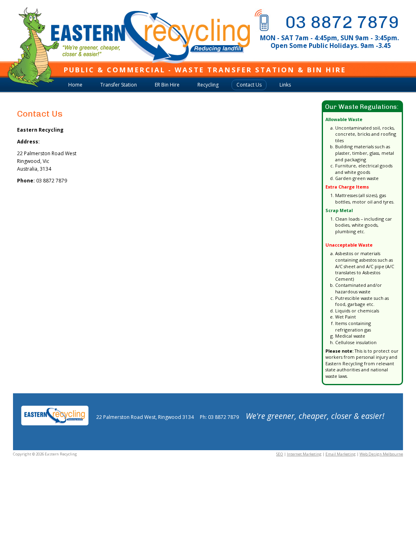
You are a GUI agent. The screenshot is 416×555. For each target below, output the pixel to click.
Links (285, 84)
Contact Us (249, 84)
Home (75, 84)
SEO (279, 454)
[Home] (135, 59)
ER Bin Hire (167, 84)
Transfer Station (118, 84)
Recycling (208, 84)
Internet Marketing (304, 454)
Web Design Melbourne (381, 454)
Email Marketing (340, 454)
